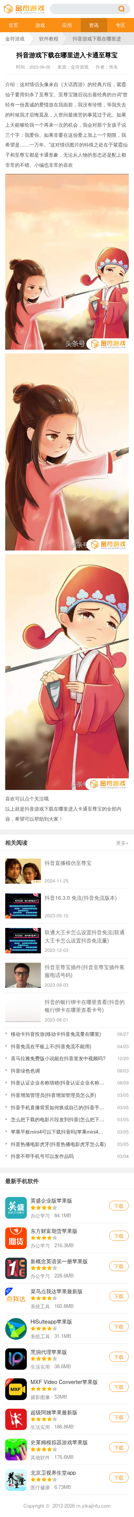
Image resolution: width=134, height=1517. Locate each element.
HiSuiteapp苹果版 (66, 1328)
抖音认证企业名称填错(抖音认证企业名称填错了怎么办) (59, 1082)
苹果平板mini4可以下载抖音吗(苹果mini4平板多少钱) (59, 1131)
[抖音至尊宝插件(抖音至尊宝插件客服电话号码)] (23, 975)
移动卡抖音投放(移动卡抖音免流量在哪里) (56, 1033)
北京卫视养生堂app (66, 1480)
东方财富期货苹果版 (66, 1238)
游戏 (40, 24)
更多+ (122, 842)
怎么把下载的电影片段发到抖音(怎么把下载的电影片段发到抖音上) (59, 1119)
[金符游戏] (27, 9)
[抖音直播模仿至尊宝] (23, 871)
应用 (67, 24)
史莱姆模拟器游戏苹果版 (66, 1450)
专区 (120, 24)
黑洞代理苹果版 (66, 1359)
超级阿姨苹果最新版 (66, 1419)
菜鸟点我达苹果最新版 (66, 1299)
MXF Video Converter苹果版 (66, 1389)
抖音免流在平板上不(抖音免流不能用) (51, 1046)
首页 (13, 24)
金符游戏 (15, 38)
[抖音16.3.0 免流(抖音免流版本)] (23, 906)
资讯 (94, 24)
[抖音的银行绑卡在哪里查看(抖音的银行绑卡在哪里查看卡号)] (23, 1010)
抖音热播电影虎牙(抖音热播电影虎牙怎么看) (58, 1143)
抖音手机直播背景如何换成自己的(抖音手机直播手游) (59, 1107)
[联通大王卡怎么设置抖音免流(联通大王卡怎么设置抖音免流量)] (23, 940)
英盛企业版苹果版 (66, 1208)
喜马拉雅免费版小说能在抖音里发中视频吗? (58, 1058)
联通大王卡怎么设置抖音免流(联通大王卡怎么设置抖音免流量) (85, 936)
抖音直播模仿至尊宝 (68, 862)
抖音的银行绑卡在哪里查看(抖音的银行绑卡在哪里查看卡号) (85, 1005)
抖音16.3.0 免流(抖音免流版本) (81, 897)
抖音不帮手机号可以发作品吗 (42, 1155)
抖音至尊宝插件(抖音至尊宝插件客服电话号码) (85, 970)
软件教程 (48, 38)
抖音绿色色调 (25, 1070)
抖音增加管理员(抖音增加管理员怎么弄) (53, 1094)
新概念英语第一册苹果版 (66, 1268)
